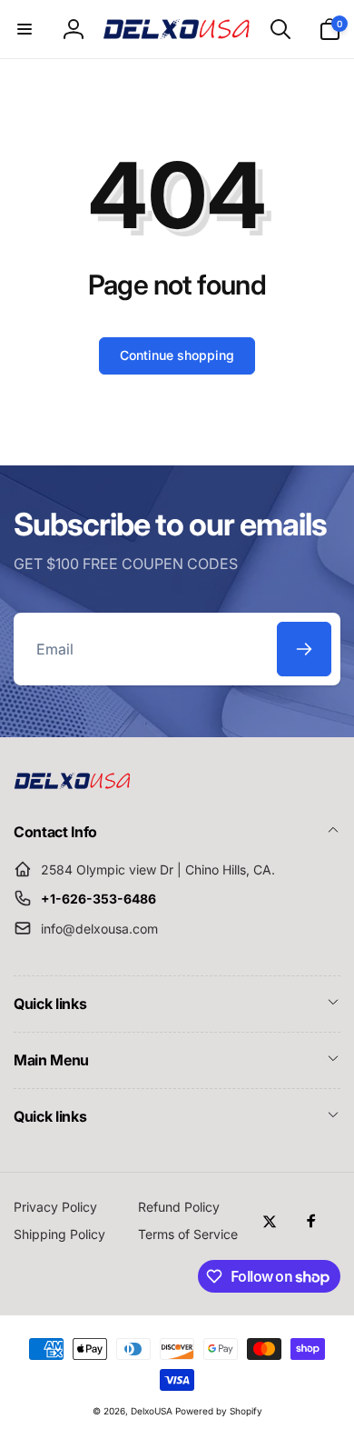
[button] (24, 29)
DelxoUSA (151, 1410)
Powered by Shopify (218, 1410)
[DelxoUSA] (73, 783)
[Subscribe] (304, 649)
